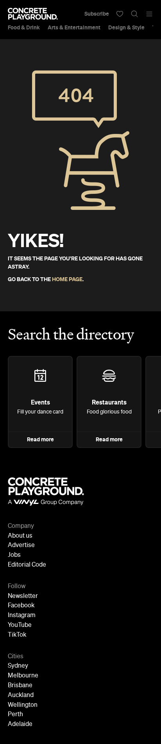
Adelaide (20, 724)
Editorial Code (27, 565)
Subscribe (96, 14)
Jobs (14, 555)
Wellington (23, 705)
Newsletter (23, 596)
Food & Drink (24, 27)
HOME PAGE (67, 279)
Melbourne (23, 676)
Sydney (18, 666)
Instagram (22, 615)
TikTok (17, 635)
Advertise (21, 545)
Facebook (21, 606)
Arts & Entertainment (74, 27)
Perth (15, 714)
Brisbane (20, 686)
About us (20, 536)
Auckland (21, 695)
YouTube (20, 625)
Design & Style (126, 27)
